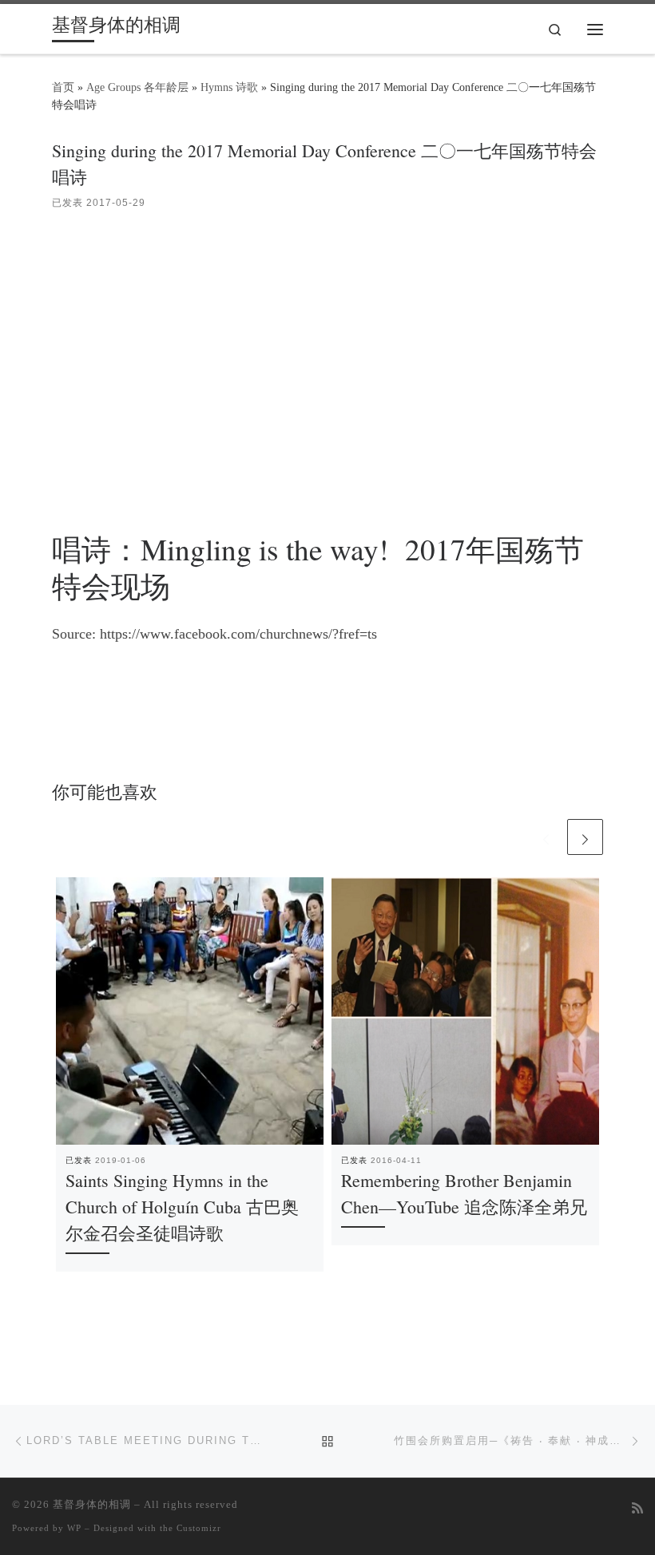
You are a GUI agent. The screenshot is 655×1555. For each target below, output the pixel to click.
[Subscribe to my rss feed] (637, 1509)
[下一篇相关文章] (585, 837)
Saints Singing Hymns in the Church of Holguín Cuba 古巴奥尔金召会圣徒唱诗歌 (182, 1206)
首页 (63, 87)
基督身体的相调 (92, 1504)
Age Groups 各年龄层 (137, 87)
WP (74, 1528)
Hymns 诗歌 (229, 87)
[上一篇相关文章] (546, 837)
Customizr (199, 1528)
